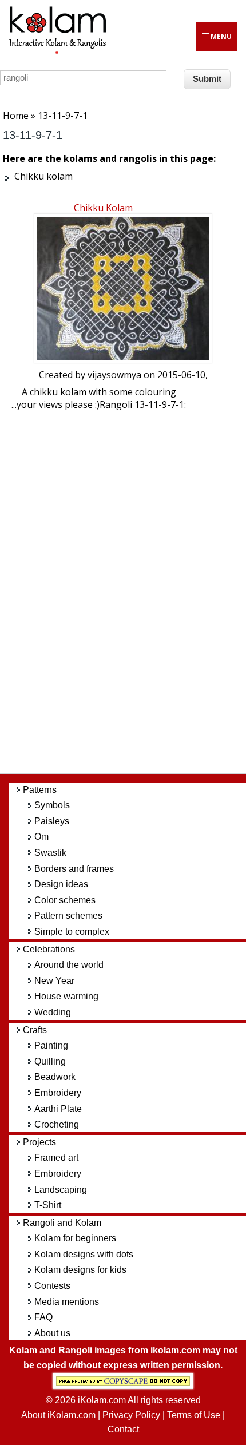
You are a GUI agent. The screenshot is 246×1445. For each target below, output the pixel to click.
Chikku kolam (103, 207)
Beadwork (55, 1077)
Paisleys (51, 821)
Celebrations (49, 949)
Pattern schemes (68, 915)
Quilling (50, 1061)
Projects (39, 1142)
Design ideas (61, 884)
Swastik (50, 853)
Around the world (69, 965)
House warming (66, 996)
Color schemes (65, 900)
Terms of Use (193, 1415)
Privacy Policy (131, 1415)
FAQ (43, 1317)
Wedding (52, 1012)
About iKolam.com (58, 1415)
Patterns (40, 790)
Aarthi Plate (58, 1109)
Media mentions (66, 1302)
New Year (54, 981)
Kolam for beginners (75, 1238)
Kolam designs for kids (80, 1270)
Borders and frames (74, 869)
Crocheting (56, 1124)
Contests (52, 1286)
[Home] (57, 52)
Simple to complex (71, 931)
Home (16, 115)
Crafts (35, 1030)
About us (52, 1333)
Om (41, 836)
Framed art (56, 1157)
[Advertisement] (131, 595)
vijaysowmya (114, 374)
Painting (51, 1045)
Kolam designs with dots (83, 1254)
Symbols (52, 805)
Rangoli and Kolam (62, 1223)
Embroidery (57, 1093)
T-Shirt (47, 1205)
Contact (123, 1429)
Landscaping (60, 1189)
